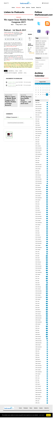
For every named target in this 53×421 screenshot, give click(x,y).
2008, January (38, 363)
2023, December (39, 106)
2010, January (38, 313)
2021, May (37, 141)
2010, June (37, 303)
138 (46, 297)
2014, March (38, 210)
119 (46, 272)
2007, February (38, 386)
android (43, 42)
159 (46, 326)
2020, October (38, 152)
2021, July (37, 137)
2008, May (37, 355)
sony (25, 72)
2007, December (39, 365)
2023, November (39, 108)
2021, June (37, 139)
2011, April (37, 282)
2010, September (39, 297)
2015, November (39, 181)
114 (46, 305)
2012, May (37, 255)
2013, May (37, 230)
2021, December (39, 131)
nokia (41, 44)
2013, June (37, 228)
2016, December (39, 164)
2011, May (37, 280)
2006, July (37, 400)
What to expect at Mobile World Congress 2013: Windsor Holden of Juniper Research (10, 100)
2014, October (38, 195)
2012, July (37, 251)
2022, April (37, 123)
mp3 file (7, 60)
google (44, 44)
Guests (33, 7)
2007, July (37, 375)
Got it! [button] (48, 415)
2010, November (39, 293)
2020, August (38, 156)
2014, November (39, 193)
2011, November (38, 268)
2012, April (37, 257)
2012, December (39, 241)
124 (46, 276)
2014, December (39, 191)
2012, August (38, 249)
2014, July (37, 201)
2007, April (37, 382)
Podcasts (18, 7)
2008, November (39, 342)
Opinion (28, 7)
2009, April (37, 332)
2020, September (39, 154)
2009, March (38, 334)
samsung (37, 46)
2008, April (37, 357)
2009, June (37, 328)
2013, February (38, 237)
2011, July (37, 276)
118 (46, 301)
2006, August (38, 398)
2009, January (38, 338)
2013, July (37, 226)
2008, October (38, 344)
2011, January (38, 288)
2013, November (39, 218)
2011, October (38, 270)
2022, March (38, 125)
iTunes (18, 56)
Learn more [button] (41, 415)
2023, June (37, 114)
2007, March (38, 384)
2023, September (39, 112)
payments (37, 44)
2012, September (39, 247)
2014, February (38, 212)
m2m (20, 70)
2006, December (39, 390)
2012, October (38, 245)
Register (7, 67)
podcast (20, 72)
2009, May (37, 330)
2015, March (38, 185)
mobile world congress (11, 72)
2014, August (38, 199)
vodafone (42, 48)
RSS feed (11, 57)
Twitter (5, 64)
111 (46, 299)
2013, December (39, 216)
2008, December (39, 340)
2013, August (38, 224)
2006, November (39, 392)
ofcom (46, 53)
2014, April (37, 208)
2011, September (39, 272)
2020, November (39, 150)
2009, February (38, 336)
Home (13, 7)
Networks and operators (39, 64)
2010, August (38, 299)
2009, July (37, 326)
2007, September (39, 371)
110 (46, 293)
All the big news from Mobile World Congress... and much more (26, 99)
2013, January (38, 239)
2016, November (39, 166)
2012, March (38, 259)
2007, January (38, 388)
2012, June (37, 253)
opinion (37, 41)
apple (37, 42)
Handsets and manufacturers (40, 60)
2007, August (38, 373)
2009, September (39, 322)
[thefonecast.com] (25, 2)
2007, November (39, 367)
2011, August (38, 274)
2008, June (37, 353)
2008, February (38, 361)
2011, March (38, 284)
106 (46, 266)
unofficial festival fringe (11, 46)
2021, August (38, 135)
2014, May (37, 206)
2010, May (37, 305)
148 (46, 322)
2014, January (38, 214)
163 (46, 334)
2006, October (38, 394)
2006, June (37, 402)
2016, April (37, 172)
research (39, 42)
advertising (38, 53)
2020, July (37, 158)
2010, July (37, 301)
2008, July (37, 351)
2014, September (39, 197)
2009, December (39, 315)
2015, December (39, 179)
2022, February (38, 127)
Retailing (36, 62)
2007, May (37, 380)
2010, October (38, 295)
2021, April (37, 143)
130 (46, 270)
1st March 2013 (11, 82)
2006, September (39, 396)
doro (16, 70)
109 (46, 268)
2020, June (37, 160)
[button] (6, 3)
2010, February (38, 311)
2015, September (39, 183)
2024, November (39, 104)
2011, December (38, 266)
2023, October (38, 110)
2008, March (38, 359)
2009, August (38, 324)
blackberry (11, 70)
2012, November (39, 243)
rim (43, 53)
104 (46, 309)
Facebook (18, 64)
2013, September (39, 222)
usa (39, 51)
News (23, 7)
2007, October (38, 369)
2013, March (38, 235)
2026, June (37, 102)
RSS (10, 64)
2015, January (38, 189)
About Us (38, 7)
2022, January (38, 129)
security (45, 48)
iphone (37, 51)
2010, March (38, 309)
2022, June (37, 119)
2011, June (37, 278)
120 (46, 278)
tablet (42, 51)
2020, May (37, 162)
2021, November (39, 133)
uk (40, 40)
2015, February (38, 187)
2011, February (38, 286)
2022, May (37, 121)
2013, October (38, 220)
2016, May (37, 170)
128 (46, 303)
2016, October (38, 168)
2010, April (37, 307)
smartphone (42, 46)
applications (44, 40)
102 (46, 245)
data (41, 53)
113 (46, 295)
